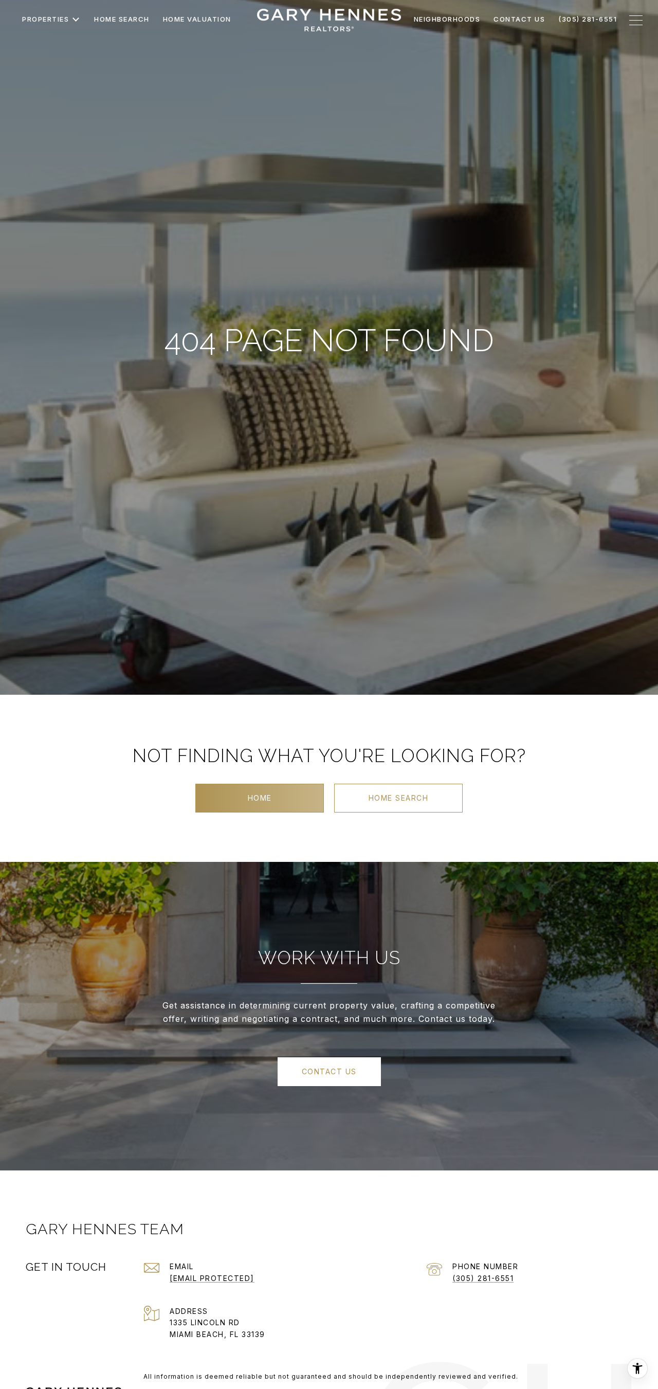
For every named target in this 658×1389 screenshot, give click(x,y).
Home (260, 797)
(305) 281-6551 (483, 1278)
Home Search (399, 797)
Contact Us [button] (329, 1071)
